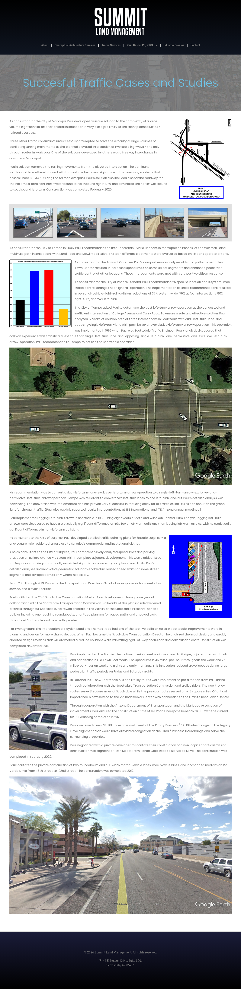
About (44, 45)
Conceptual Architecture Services (75, 45)
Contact (195, 45)
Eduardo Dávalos (174, 45)
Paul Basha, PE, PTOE (140, 45)
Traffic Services (111, 45)
